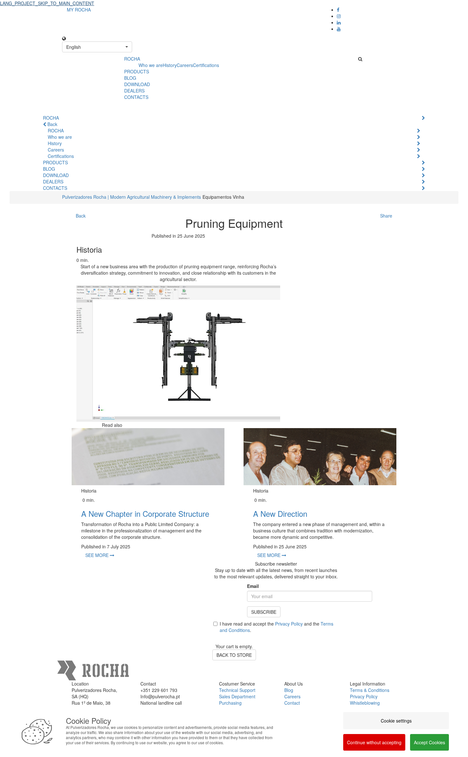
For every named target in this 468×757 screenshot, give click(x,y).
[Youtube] (339, 29)
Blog (288, 690)
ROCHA (132, 59)
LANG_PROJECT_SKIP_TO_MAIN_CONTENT (47, 3)
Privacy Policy (289, 623)
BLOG (130, 78)
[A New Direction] (320, 457)
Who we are (150, 65)
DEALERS (134, 90)
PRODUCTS (136, 71)
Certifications (206, 65)
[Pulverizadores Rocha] (91, 63)
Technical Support (237, 690)
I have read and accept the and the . (276, 626)
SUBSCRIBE (263, 612)
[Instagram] (339, 16)
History (170, 65)
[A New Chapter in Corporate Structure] (148, 457)
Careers (185, 65)
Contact (292, 703)
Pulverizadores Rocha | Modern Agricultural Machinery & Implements (131, 197)
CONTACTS (136, 97)
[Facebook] (338, 9)
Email (253, 586)
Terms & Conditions (369, 690)
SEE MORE (97, 555)
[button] (97, 46)
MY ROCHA (79, 9)
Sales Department (237, 696)
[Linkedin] (339, 22)
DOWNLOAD (137, 84)
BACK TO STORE (234, 655)
